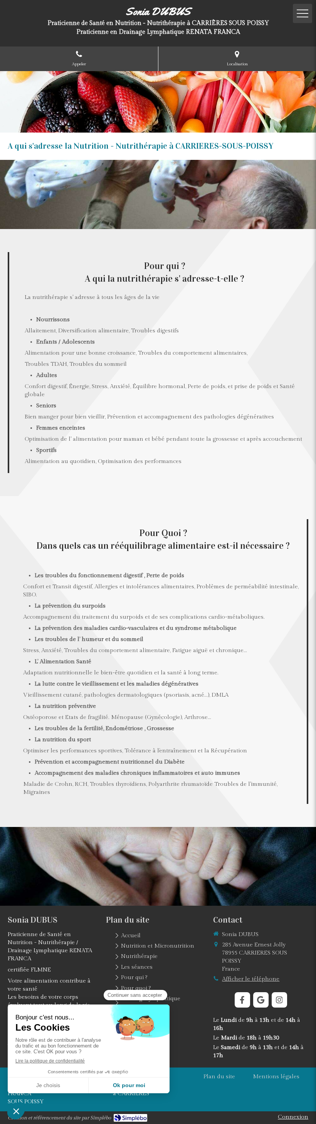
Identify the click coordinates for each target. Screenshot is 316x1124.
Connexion (293, 1117)
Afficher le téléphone (250, 979)
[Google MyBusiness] (261, 1000)
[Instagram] (279, 1000)
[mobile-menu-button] (302, 13)
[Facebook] (242, 1000)
